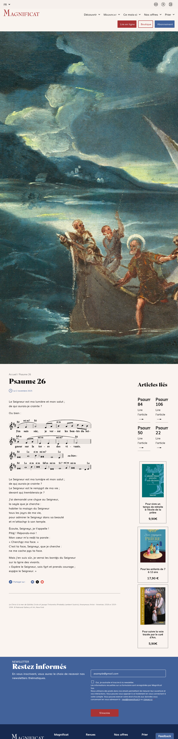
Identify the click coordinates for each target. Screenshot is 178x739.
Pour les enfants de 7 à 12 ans (152, 570)
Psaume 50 (145, 429)
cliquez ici (147, 699)
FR (5, 4)
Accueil (13, 374)
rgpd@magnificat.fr (131, 699)
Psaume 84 (145, 401)
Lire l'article (142, 412)
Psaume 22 (163, 429)
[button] (32, 581)
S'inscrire (104, 713)
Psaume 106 (163, 401)
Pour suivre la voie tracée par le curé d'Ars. (153, 634)
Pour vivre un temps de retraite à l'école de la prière (153, 508)
